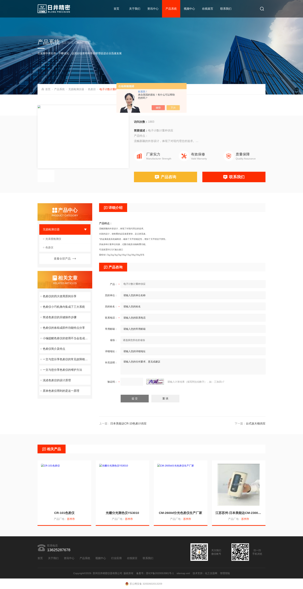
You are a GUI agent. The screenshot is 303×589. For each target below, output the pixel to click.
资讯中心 (153, 8)
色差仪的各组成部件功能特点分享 (64, 327)
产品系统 (171, 8)
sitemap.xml (183, 573)
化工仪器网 (211, 573)
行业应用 (116, 558)
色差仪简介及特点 (54, 348)
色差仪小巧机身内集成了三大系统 (64, 306)
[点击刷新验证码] (155, 382)
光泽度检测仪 (53, 238)
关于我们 (134, 8)
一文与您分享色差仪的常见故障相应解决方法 (66, 359)
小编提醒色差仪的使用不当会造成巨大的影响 (66, 338)
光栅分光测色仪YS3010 (122, 513)
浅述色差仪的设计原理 (57, 380)
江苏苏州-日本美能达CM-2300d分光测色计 (239, 513)
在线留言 (207, 8)
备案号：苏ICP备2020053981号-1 (155, 573)
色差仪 (92, 89)
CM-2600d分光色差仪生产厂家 (180, 513)
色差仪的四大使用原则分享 (59, 296)
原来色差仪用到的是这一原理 (61, 390)
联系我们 (225, 8)
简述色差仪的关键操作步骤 (59, 317)
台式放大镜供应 (255, 423)
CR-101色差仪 (64, 513)
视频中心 (189, 8)
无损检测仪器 (76, 89)
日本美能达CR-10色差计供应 (128, 423)
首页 (116, 8)
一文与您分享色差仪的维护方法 (62, 369)
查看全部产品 (62, 258)
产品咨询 (168, 177)
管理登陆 (225, 573)
